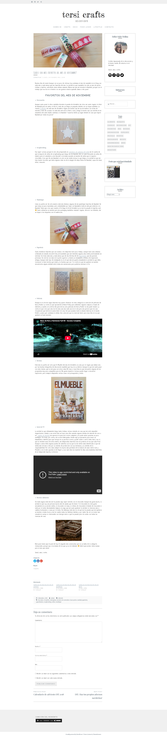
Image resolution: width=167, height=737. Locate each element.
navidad (79, 600)
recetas (120, 135)
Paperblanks (82, 256)
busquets (121, 121)
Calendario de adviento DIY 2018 (79, 152)
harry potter (73, 600)
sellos (53, 602)
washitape (58, 602)
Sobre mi (57, 27)
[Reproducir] (38, 720)
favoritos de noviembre (63, 600)
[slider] (58, 720)
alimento (111, 121)
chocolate (40, 600)
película (111, 135)
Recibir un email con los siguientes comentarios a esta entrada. (56, 674)
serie (123, 142)
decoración (121, 125)
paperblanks (39, 602)
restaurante (113, 139)
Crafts (67, 27)
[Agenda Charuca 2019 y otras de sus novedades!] (113, 172)
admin (52, 598)
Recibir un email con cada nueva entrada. (49, 678)
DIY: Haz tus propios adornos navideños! (88, 695)
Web (36, 664)
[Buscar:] (117, 104)
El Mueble (43, 108)
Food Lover (85, 27)
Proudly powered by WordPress (74, 734)
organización (113, 132)
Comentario (38, 620)
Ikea (119, 128)
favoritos (112, 128)
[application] (49, 720)
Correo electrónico (41, 655)
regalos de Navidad (43, 435)
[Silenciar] (55, 720)
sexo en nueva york (116, 146)
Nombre (37, 646)
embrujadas (53, 600)
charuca (111, 125)
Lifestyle (98, 27)
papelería (84, 600)
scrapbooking (47, 602)
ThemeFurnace (97, 734)
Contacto (109, 27)
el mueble (46, 600)
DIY (129, 125)
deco (75, 27)
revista (123, 139)
